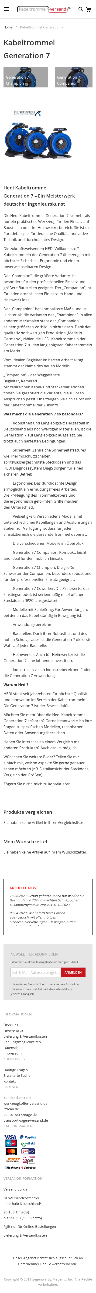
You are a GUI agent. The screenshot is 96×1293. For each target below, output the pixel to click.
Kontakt (9, 1081)
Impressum (12, 1053)
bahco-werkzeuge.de (20, 1114)
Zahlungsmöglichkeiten (22, 1041)
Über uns (10, 1025)
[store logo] (44, 9)
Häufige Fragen (15, 1069)
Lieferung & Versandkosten (25, 1036)
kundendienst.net (17, 1097)
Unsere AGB (13, 1030)
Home (8, 27)
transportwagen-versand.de (25, 1120)
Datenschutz (13, 1047)
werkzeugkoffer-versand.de (25, 1103)
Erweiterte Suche (16, 1075)
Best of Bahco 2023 (24, 900)
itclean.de (11, 1109)
